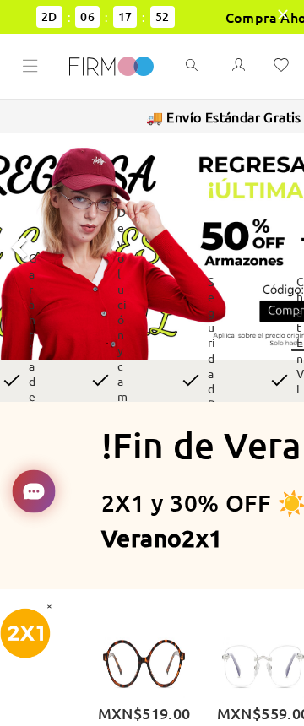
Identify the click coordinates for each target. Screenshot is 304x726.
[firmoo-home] (111, 64)
